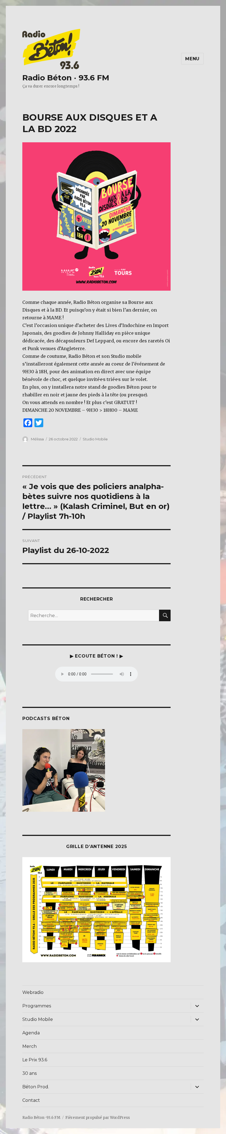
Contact (31, 1100)
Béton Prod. (35, 1086)
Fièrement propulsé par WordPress (97, 1117)
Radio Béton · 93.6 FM (65, 77)
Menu (192, 58)
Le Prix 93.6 (34, 1059)
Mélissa (37, 439)
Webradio (33, 992)
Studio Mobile (95, 439)
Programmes (36, 1005)
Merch (29, 1046)
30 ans (29, 1073)
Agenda (31, 1032)
